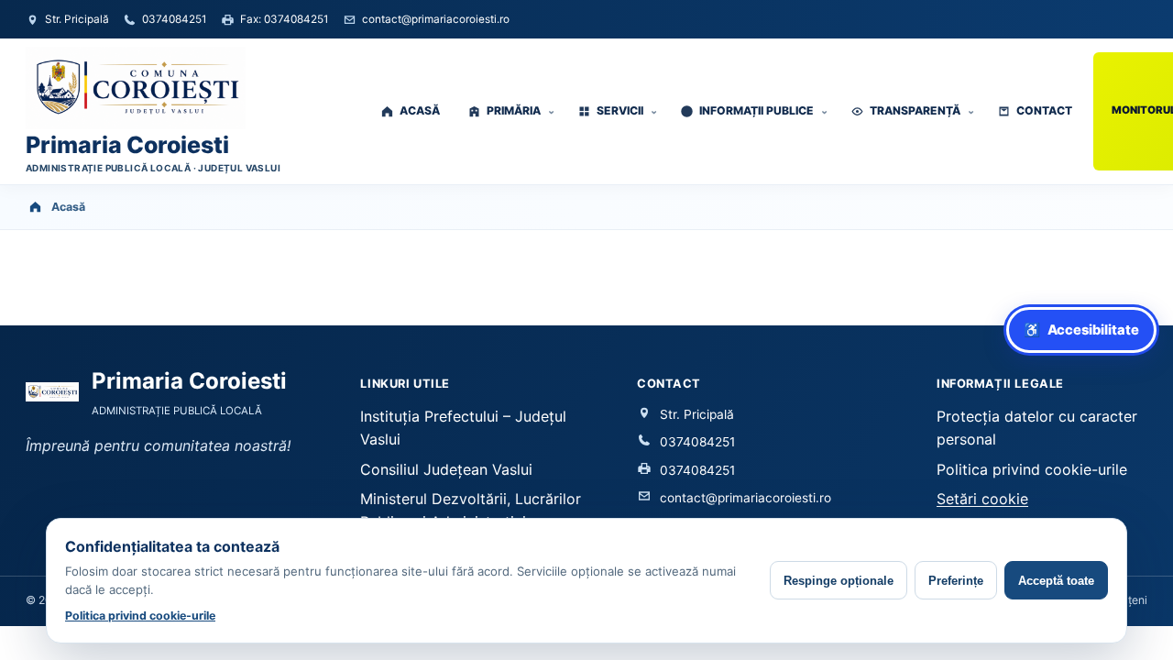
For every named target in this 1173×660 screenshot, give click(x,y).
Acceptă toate (1056, 581)
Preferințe (955, 581)
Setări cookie (982, 499)
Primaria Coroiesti (127, 145)
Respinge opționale (838, 581)
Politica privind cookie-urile (1032, 469)
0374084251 (697, 441)
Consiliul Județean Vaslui (446, 469)
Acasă (68, 207)
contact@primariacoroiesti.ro (745, 497)
